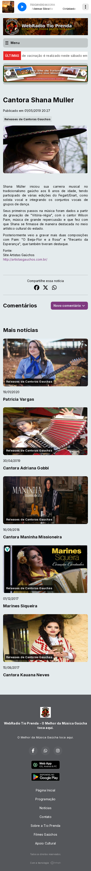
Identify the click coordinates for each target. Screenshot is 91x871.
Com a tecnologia (39, 862)
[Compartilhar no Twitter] (45, 288)
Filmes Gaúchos (45, 834)
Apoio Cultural (45, 843)
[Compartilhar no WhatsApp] (54, 288)
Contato (45, 817)
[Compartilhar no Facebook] (36, 288)
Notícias (45, 808)
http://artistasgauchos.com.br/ (25, 259)
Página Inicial (45, 790)
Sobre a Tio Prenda (46, 825)
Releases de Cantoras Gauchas (27, 119)
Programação (45, 799)
